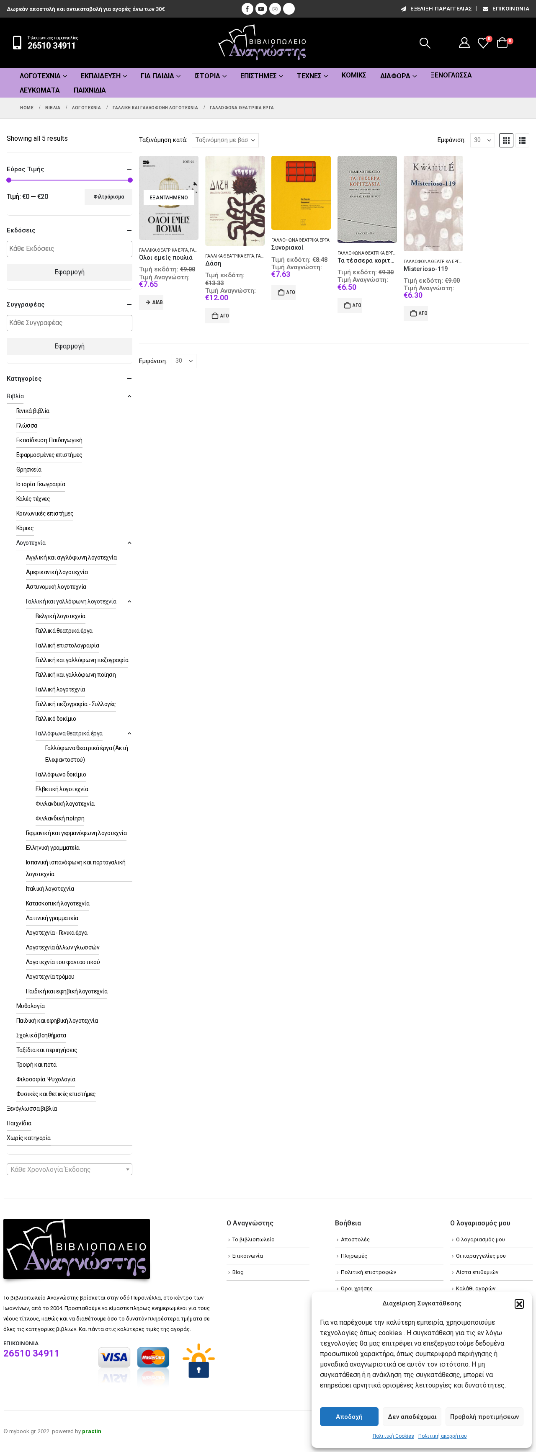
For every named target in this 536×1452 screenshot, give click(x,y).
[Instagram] (275, 9)
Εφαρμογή (69, 272)
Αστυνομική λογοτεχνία (56, 586)
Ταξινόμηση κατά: (163, 140)
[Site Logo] (262, 43)
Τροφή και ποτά (36, 1064)
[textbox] (71, 249)
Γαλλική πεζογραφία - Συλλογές (76, 704)
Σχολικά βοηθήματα (41, 1035)
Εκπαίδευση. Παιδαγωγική (49, 440)
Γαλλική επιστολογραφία (67, 645)
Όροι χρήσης (357, 1288)
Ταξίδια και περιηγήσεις (46, 1050)
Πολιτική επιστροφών (368, 1272)
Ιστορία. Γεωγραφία (40, 484)
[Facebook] (247, 9)
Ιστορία (207, 76)
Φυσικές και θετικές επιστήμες (56, 1094)
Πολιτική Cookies (393, 1436)
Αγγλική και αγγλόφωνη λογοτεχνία (71, 557)
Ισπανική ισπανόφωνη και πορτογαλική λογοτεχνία (76, 868)
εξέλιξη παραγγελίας (441, 8)
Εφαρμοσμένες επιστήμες (49, 454)
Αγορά (224, 316)
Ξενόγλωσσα (451, 75)
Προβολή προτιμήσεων (484, 1417)
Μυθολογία (30, 1006)
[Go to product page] (235, 201)
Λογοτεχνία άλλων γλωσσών (62, 947)
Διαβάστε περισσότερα (157, 302)
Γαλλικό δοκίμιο (56, 718)
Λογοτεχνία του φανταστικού (63, 962)
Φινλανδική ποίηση (60, 818)
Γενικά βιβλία (32, 410)
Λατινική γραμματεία (52, 918)
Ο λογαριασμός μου (480, 1239)
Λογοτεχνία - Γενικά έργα (56, 932)
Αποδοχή (349, 1417)
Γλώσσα (26, 425)
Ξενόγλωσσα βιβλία (32, 1108)
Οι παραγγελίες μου (481, 1256)
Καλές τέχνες (33, 498)
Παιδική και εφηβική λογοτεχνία (67, 991)
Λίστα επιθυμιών (477, 1272)
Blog (238, 1272)
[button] (519, 1304)
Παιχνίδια (90, 90)
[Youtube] (261, 9)
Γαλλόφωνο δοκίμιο (61, 774)
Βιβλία (15, 396)
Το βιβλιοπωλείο (253, 1239)
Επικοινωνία (510, 8)
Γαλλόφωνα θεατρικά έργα (300, 240)
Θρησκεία (28, 469)
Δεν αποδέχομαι (412, 1417)
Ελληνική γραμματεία (53, 847)
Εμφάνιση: (452, 140)
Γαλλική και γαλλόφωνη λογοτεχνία (71, 601)
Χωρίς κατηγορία (29, 1138)
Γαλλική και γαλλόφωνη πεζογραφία (82, 660)
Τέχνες (309, 76)
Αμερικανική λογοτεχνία (57, 572)
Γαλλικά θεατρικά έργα (163, 250)
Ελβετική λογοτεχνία (62, 789)
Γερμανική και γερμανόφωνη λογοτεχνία (76, 833)
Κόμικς (354, 75)
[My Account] (464, 42)
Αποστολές (355, 1239)
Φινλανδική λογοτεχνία (65, 803)
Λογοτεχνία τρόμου (50, 976)
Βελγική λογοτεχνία (60, 616)
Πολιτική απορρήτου (442, 1436)
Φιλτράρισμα (108, 197)
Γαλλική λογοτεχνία (60, 689)
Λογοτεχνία (40, 76)
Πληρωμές (354, 1256)
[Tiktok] (289, 9)
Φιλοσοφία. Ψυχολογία (45, 1079)
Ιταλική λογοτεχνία (50, 888)
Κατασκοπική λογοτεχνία (57, 903)
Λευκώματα (40, 90)
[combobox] (69, 1169)
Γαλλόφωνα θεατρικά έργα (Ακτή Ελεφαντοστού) (457, 261)
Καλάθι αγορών (475, 1288)
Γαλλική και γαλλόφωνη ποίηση (76, 674)
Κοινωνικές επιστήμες (44, 513)
